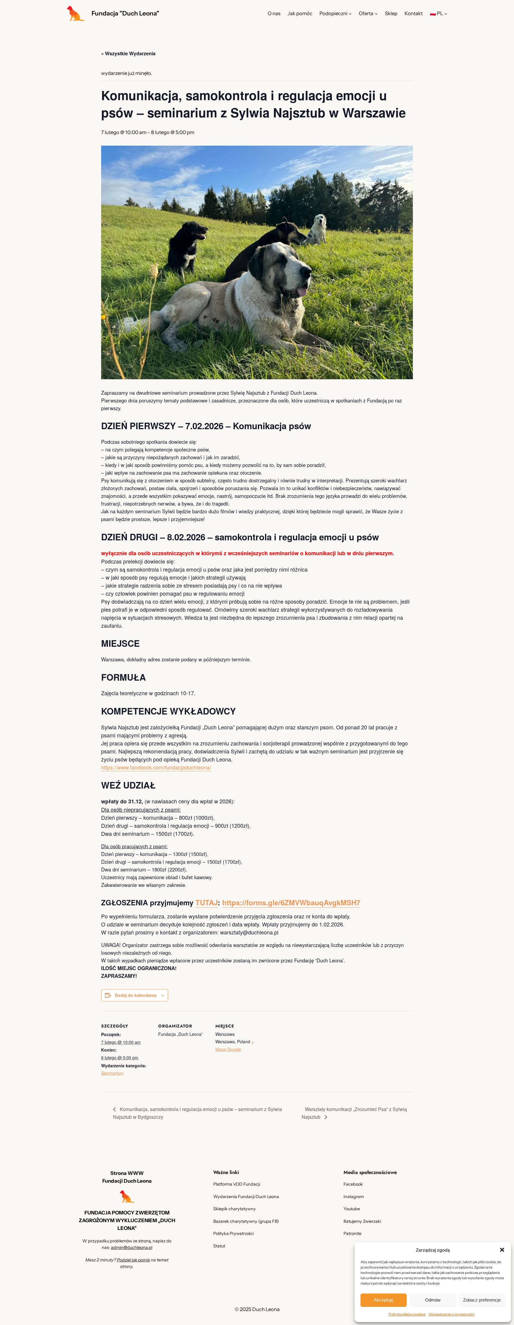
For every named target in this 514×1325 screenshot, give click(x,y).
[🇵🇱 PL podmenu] (445, 13)
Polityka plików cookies (407, 1314)
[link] (156, 767)
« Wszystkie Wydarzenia (128, 53)
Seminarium (112, 1073)
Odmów (433, 1299)
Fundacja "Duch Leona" (125, 13)
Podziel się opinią (133, 1260)
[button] (502, 1250)
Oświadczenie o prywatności (451, 1314)
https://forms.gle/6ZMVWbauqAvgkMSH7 (291, 902)
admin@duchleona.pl (131, 1247)
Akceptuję (383, 1299)
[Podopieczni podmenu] (350, 13)
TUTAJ (206, 902)
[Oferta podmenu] (376, 13)
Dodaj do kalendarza (135, 995)
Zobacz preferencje (482, 1299)
